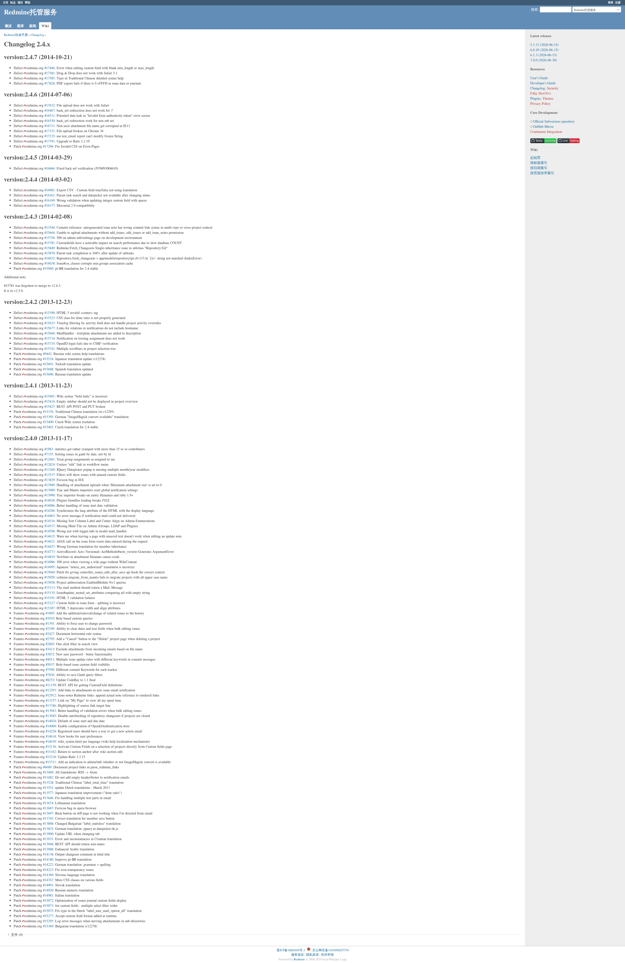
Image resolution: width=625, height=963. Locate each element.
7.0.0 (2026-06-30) (543, 60)
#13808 (48, 823)
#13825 (48, 828)
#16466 (49, 168)
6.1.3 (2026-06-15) (543, 55)
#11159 (51, 685)
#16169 (49, 200)
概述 (8, 25)
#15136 (51, 746)
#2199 (50, 628)
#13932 (49, 105)
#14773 (49, 551)
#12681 (49, 459)
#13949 (49, 484)
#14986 (49, 561)
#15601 (48, 364)
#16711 (49, 125)
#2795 (50, 638)
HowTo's (545, 93)
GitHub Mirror (543, 126)
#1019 (50, 618)
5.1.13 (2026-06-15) (544, 44)
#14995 (49, 567)
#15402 (48, 427)
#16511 (49, 115)
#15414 (49, 401)
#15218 (51, 756)
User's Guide (539, 77)
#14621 (49, 541)
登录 (610, 2)
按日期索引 (538, 167)
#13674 (48, 803)
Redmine (299, 959)
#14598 (49, 531)
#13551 (48, 787)
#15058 (49, 582)
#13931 (48, 838)
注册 (618, 2)
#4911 (50, 659)
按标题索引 (538, 162)
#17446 (49, 67)
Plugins (535, 98)
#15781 (49, 242)
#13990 (49, 495)
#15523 (49, 317)
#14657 (49, 546)
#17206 (48, 146)
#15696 (48, 374)
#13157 (51, 700)
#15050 (49, 577)
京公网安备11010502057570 (330, 950)
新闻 (32, 25)
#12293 (51, 690)
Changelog (537, 88)
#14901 (48, 885)
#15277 (48, 915)
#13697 (48, 813)
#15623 (49, 323)
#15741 (49, 348)
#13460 (48, 772)
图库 (20, 25)
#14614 (51, 736)
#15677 (49, 328)
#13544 (49, 227)
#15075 (48, 910)
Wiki (45, 25)
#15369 (48, 926)
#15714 (49, 338)
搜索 (534, 9)
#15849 (49, 248)
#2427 (50, 633)
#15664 (49, 232)
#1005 (50, 613)
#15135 (49, 592)
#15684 (49, 333)
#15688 (48, 369)
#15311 (51, 762)
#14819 (49, 556)
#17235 (49, 136)
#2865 (50, 644)
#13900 (48, 833)
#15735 (49, 343)
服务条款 (297, 954)
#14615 (49, 536)
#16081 (49, 190)
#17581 (49, 73)
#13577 (48, 792)
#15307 (49, 608)
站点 (13, 2)
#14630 (51, 741)
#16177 (49, 205)
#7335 (48, 454)
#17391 (49, 141)
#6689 (47, 767)
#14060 (51, 726)
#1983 (48, 449)
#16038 (49, 263)
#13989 (49, 490)
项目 (20, 2)
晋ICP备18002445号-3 (291, 950)
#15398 (49, 312)
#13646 (48, 797)
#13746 (51, 705)
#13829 (49, 479)
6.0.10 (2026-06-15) (544, 49)
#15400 (48, 421)
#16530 (49, 120)
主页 (5, 2)
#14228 (51, 731)
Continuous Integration (546, 131)
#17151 (49, 130)
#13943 (51, 710)
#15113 (49, 587)
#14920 (48, 890)
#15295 (48, 921)
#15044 (49, 572)
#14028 (49, 500)
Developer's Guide (543, 83)
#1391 (50, 623)
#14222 (48, 864)
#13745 (48, 818)
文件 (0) (17, 934)
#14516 (49, 520)
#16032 (49, 258)
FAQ (533, 93)
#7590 (50, 669)
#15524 (48, 358)
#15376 (48, 411)
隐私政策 (312, 954)
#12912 (51, 695)
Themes (547, 98)
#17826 (49, 83)
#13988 (48, 849)
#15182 (51, 751)
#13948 (48, 844)
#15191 (49, 597)
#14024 (51, 720)
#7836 (50, 674)
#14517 (49, 526)
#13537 (49, 474)
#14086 (49, 505)
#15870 (49, 253)
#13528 (48, 782)
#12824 (49, 464)
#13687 (48, 808)
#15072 (48, 900)
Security (552, 88)
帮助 (27, 2)
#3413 (50, 649)
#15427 (49, 406)
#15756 (49, 237)
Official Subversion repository (554, 121)
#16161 (49, 195)
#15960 (48, 268)
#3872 (50, 654)
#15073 (48, 905)
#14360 (48, 874)
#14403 (49, 515)
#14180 (48, 859)
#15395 (48, 416)
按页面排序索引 (542, 173)
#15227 (49, 602)
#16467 (49, 110)
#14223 (48, 869)
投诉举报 (327, 954)
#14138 (48, 854)
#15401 (49, 396)
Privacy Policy (540, 103)
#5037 (50, 664)
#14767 (48, 879)
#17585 (49, 78)
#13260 (49, 469)
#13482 (48, 777)
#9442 (47, 353)
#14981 (48, 895)
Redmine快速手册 (16, 35)
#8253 (50, 679)
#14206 (49, 510)
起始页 (535, 157)
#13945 (51, 715)
